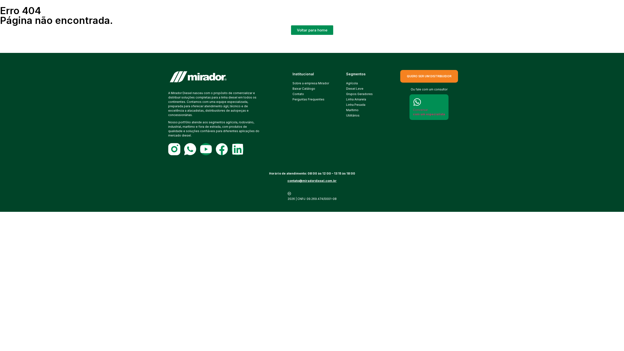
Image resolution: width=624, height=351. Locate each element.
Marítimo (352, 110)
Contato (298, 94)
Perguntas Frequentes (308, 99)
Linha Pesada (355, 105)
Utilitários (353, 115)
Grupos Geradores (359, 94)
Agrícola (352, 83)
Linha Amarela (356, 99)
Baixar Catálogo (303, 88)
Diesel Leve (354, 88)
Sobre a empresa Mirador (310, 83)
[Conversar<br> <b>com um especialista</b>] (417, 102)
